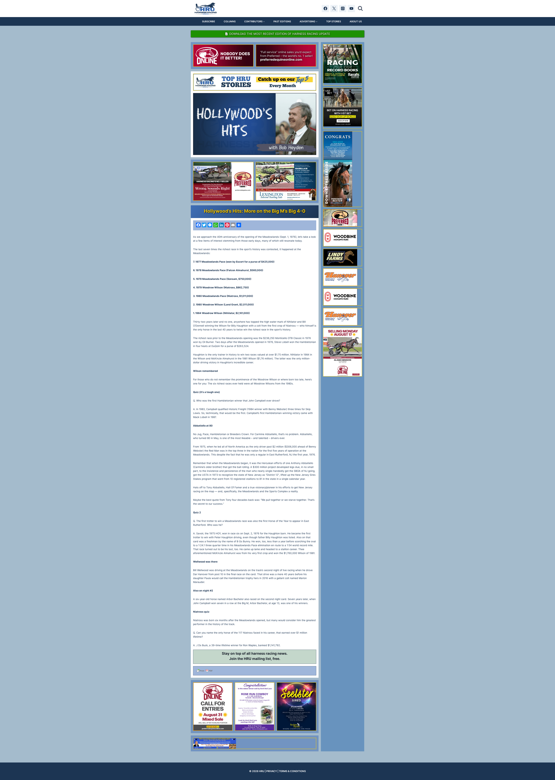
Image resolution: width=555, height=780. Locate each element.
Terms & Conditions (292, 771)
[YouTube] (351, 8)
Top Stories (333, 21)
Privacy (271, 771)
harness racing (264, 653)
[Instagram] (342, 8)
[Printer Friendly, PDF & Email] (255, 671)
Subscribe (208, 21)
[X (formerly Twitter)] (334, 8)
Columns (230, 21)
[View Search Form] (360, 8)
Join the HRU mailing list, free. (254, 659)
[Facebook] (325, 8)
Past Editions (282, 21)
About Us (356, 21)
